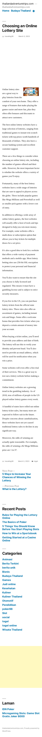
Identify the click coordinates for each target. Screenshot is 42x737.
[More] (33, 11)
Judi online (9, 584)
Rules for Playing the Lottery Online (19, 516)
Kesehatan (8, 588)
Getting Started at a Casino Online (19, 539)
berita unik (8, 567)
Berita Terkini (10, 563)
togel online (9, 625)
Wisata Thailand (12, 629)
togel (36, 461)
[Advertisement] (21, 61)
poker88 (7, 608)
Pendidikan (9, 604)
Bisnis (6, 571)
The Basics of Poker (14, 522)
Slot (4, 613)
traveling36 (9, 36)
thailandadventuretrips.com (18, 3)
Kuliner (6, 592)
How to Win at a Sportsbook (19, 533)
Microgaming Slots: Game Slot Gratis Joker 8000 (21, 715)
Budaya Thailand (21, 10)
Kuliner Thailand (12, 596)
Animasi (7, 559)
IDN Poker (8, 709)
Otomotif (7, 600)
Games (6, 580)
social (6, 617)
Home (5, 10)
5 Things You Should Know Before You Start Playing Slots (20, 528)
